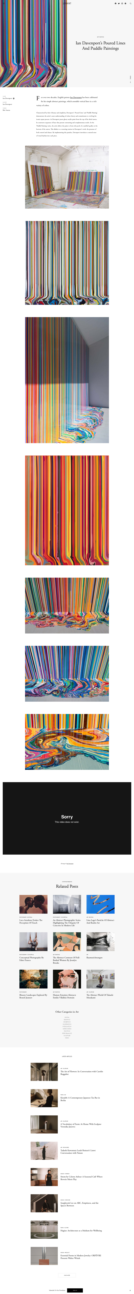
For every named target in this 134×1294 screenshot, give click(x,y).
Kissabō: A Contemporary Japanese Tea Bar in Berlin (80, 1099)
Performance (67, 1033)
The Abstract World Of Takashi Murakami (100, 996)
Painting (101, 37)
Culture (66, 1227)
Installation (67, 1026)
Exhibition (67, 1022)
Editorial (29, 917)
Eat (65, 1095)
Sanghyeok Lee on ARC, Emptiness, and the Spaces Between (79, 1204)
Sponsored (66, 1147)
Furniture (67, 1200)
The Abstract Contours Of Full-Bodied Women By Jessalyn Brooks (66, 960)
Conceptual (64, 917)
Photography (23, 917)
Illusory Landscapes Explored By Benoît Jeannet (33, 996)
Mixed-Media (67, 1029)
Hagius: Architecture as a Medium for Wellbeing (81, 1230)
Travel (62, 1095)
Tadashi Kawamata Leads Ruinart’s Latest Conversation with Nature (78, 1151)
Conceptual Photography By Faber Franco (31, 959)
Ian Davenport (7, 98)
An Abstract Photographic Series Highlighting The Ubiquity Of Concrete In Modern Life (66, 923)
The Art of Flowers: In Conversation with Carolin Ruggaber (82, 1073)
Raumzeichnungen (94, 957)
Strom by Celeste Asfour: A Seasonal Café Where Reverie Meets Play (82, 1178)
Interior (67, 1173)
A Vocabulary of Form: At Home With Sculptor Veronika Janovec (81, 1125)
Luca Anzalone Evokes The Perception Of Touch (30, 921)
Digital (67, 1017)
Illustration (67, 1024)
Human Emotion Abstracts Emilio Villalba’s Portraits (64, 996)
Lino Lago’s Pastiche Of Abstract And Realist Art (100, 921)
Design (62, 1173)
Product (67, 1252)
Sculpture (91, 992)
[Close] (130, 1290)
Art (98, 37)
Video (67, 1038)
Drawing (67, 1020)
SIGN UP (75, 1290)
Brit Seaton (6, 110)
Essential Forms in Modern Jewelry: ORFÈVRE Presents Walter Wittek (81, 1257)
